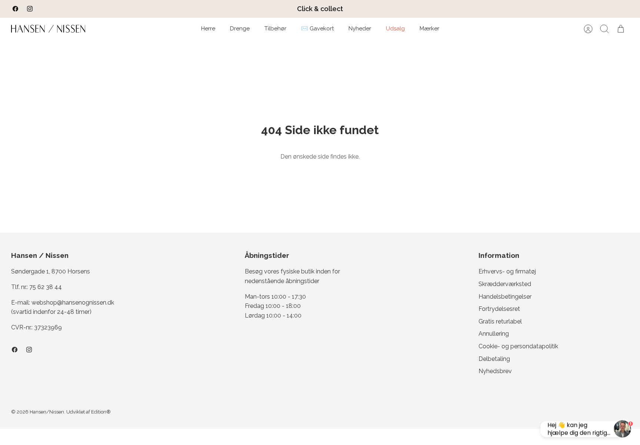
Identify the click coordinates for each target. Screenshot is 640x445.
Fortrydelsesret (499, 308)
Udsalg (395, 28)
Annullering (494, 333)
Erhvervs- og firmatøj (507, 271)
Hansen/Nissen (47, 412)
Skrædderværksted (505, 284)
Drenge (240, 28)
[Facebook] (15, 9)
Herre (208, 28)
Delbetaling (494, 358)
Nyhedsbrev (495, 371)
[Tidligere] (191, 8)
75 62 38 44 (45, 286)
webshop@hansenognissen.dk (72, 302)
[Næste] (448, 8)
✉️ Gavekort (317, 28)
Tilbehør (275, 28)
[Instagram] (30, 9)
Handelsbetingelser (505, 296)
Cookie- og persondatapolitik (518, 346)
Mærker (429, 28)
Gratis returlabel (500, 321)
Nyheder (360, 28)
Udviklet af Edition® (88, 412)
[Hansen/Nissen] (48, 29)
